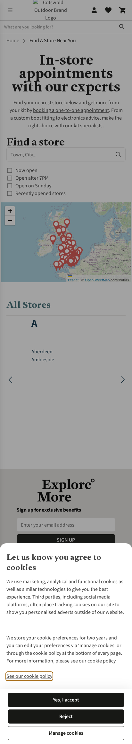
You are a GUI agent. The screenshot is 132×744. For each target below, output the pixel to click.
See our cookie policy (29, 676)
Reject (66, 716)
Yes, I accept (66, 699)
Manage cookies (66, 733)
